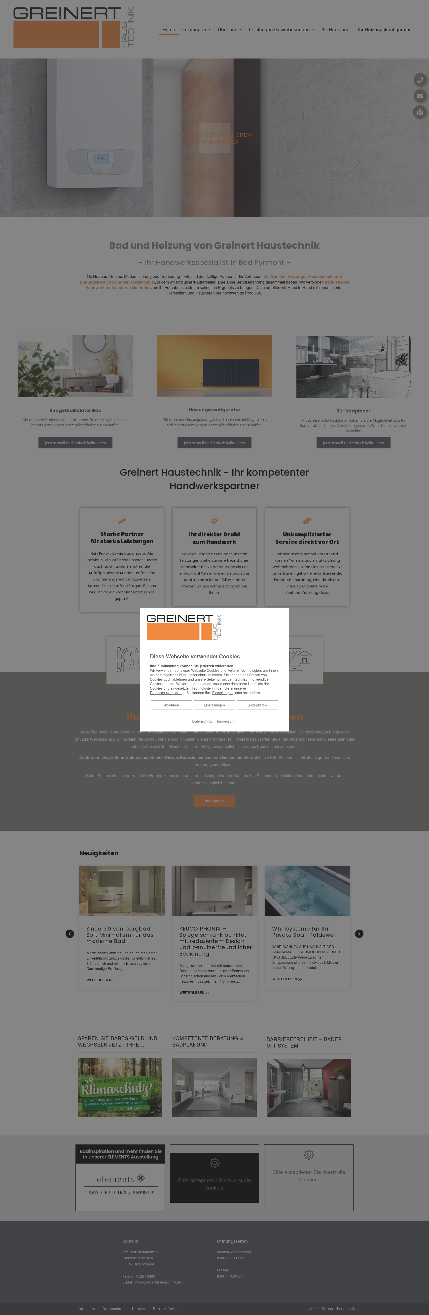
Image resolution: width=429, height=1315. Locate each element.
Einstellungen (214, 704)
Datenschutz (202, 720)
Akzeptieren (257, 704)
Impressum (226, 720)
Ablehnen (171, 704)
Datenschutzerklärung (167, 692)
